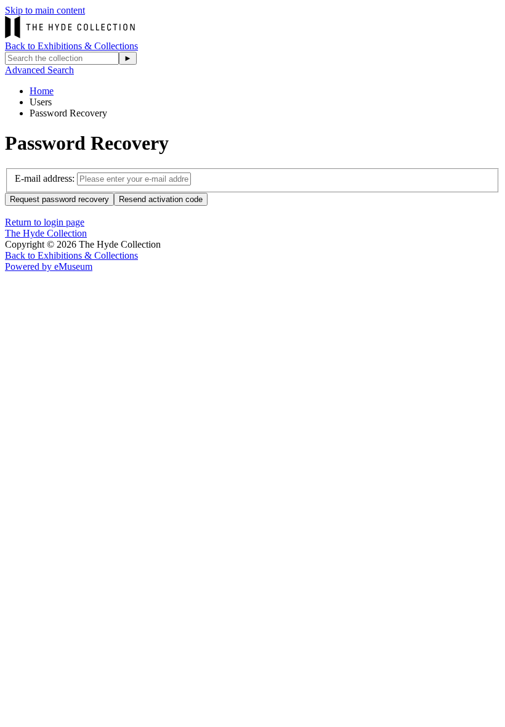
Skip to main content (45, 10)
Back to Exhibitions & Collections (71, 46)
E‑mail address (43, 178)
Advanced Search (39, 70)
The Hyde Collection (46, 233)
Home (42, 91)
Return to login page (44, 222)
